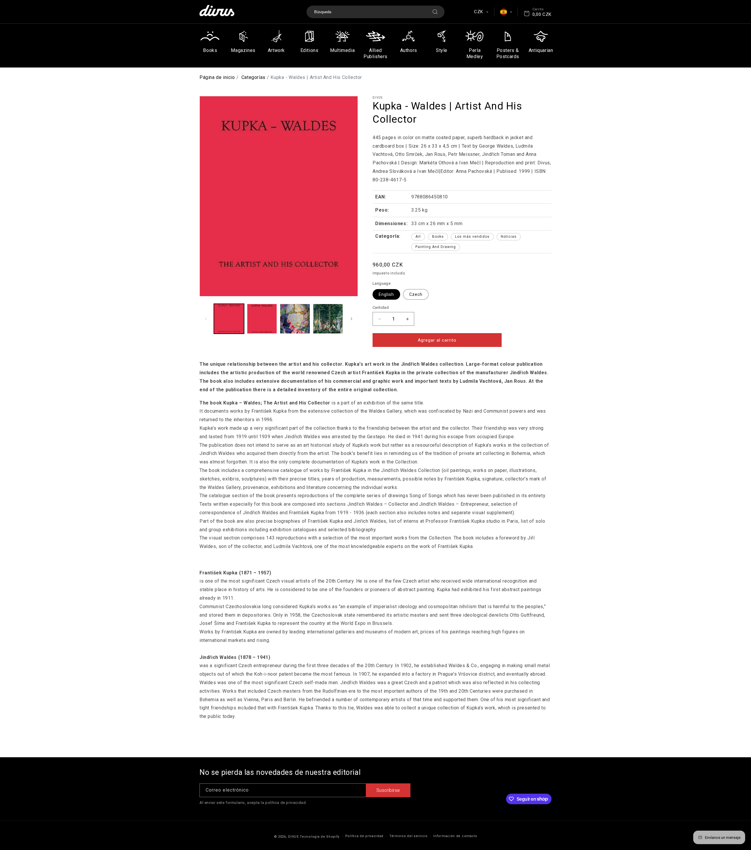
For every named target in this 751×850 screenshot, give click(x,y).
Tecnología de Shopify (319, 837)
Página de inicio (217, 77)
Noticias (509, 237)
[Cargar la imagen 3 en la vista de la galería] (295, 319)
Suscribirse (388, 790)
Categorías (253, 77)
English (386, 294)
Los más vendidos (472, 237)
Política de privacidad (364, 836)
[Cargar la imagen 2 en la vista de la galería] (262, 319)
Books (438, 237)
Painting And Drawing (435, 247)
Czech (415, 294)
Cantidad (381, 307)
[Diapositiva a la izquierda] (205, 318)
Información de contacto (455, 836)
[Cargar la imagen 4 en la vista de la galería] (328, 319)
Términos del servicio (408, 836)
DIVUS (293, 837)
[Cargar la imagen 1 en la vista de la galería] (229, 319)
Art (418, 237)
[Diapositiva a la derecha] (351, 318)
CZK (481, 11)
